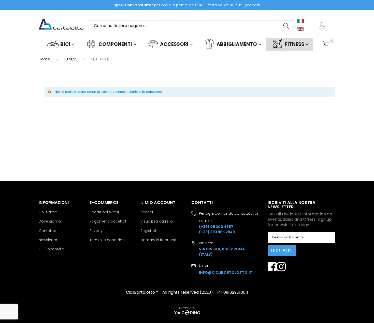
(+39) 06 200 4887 (216, 226)
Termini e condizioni (107, 239)
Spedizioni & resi (104, 212)
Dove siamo (50, 221)
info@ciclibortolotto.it (225, 272)
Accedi (146, 212)
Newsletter (48, 239)
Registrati (148, 230)
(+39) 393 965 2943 (217, 232)
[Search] (286, 25)
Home (45, 59)
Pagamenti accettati (108, 221)
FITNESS (71, 59)
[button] (323, 26)
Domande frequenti (158, 239)
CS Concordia (51, 249)
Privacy (96, 230)
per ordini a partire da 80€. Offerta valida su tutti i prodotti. (187, 5)
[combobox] (190, 25)
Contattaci (48, 230)
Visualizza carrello (156, 221)
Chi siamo (48, 212)
